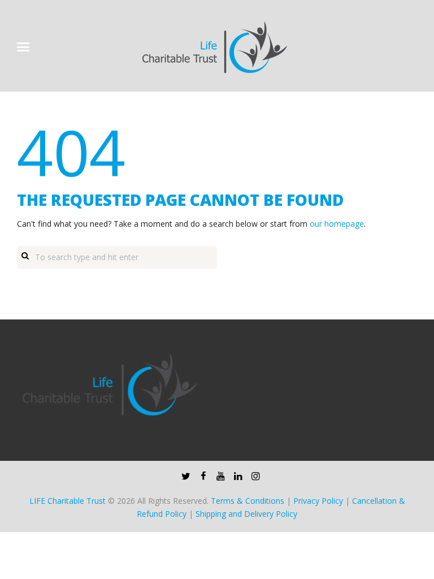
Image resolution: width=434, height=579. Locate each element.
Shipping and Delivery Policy (246, 513)
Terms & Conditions (247, 500)
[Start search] (25, 255)
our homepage (337, 223)
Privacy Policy (318, 500)
